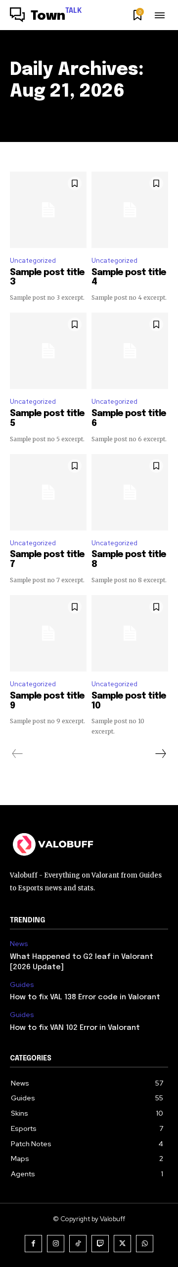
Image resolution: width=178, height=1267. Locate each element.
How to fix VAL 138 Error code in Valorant (85, 997)
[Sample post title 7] (48, 492)
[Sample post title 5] (48, 351)
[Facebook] (33, 1243)
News (19, 944)
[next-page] (160, 753)
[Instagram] (55, 1243)
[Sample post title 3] (48, 210)
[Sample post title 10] (129, 633)
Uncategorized (33, 260)
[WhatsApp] (144, 1243)
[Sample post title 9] (48, 633)
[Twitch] (100, 1243)
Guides (22, 985)
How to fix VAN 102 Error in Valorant (75, 1028)
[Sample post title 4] (129, 210)
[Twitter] (122, 1243)
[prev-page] (17, 753)
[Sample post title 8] (129, 492)
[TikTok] (78, 1243)
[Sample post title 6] (129, 351)
